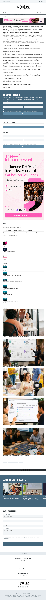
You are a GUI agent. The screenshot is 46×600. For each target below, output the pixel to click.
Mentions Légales (23, 568)
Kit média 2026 (23, 575)
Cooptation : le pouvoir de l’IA (7, 294)
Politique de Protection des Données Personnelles (23, 571)
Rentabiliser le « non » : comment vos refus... (10, 301)
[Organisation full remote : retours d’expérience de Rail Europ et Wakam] (32, 489)
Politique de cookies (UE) (23, 573)
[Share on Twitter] (12, 24)
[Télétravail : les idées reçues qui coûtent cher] (5, 286)
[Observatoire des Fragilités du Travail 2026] (5, 243)
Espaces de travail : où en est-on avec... (11, 498)
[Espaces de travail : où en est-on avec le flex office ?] (12, 489)
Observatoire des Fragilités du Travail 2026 (10, 245)
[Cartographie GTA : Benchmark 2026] (5, 256)
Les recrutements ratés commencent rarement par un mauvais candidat (22, 232)
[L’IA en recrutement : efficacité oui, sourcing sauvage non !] (5, 280)
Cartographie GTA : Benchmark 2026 (8, 258)
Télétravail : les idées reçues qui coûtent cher (10, 288)
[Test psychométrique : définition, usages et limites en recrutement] (23, 411)
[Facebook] (18, 586)
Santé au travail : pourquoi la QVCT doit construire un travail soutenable (14, 366)
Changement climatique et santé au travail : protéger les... (12, 275)
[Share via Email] (19, 24)
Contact (23, 560)
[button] (4, 502)
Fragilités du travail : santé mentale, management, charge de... (13, 269)
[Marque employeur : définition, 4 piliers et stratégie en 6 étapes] (23, 382)
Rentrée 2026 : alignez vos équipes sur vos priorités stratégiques (21, 230)
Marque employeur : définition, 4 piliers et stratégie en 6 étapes (13, 396)
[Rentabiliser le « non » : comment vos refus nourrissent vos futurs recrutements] (5, 299)
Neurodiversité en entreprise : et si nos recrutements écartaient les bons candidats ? (16, 336)
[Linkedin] (41, 1)
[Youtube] (27, 586)
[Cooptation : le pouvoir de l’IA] (5, 292)
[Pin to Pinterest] (15, 24)
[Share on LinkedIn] (17, 24)
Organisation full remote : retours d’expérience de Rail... (31, 498)
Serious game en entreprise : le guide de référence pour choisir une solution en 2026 (16, 455)
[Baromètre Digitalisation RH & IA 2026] (5, 249)
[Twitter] (37, 1)
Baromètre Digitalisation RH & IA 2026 (9, 251)
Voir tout (4, 225)
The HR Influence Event (13, 235)
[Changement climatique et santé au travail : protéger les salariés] (5, 273)
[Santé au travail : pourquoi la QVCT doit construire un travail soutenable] (23, 352)
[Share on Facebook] (10, 24)
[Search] (40, 12)
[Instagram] (39, 1)
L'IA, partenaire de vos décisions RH (15, 227)
